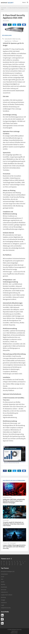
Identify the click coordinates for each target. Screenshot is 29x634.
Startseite (3, 8)
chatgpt (3, 600)
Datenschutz (14, 633)
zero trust (3, 589)
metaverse (4, 602)
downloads (4, 587)
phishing (3, 597)
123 (21, 564)
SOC (2, 579)
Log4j (2, 605)
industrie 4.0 (4, 592)
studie (2, 582)
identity (3, 584)
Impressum (14, 631)
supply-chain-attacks (6, 595)
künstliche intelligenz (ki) (8, 571)
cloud (2, 576)
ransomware (4, 574)
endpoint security (5, 607)
